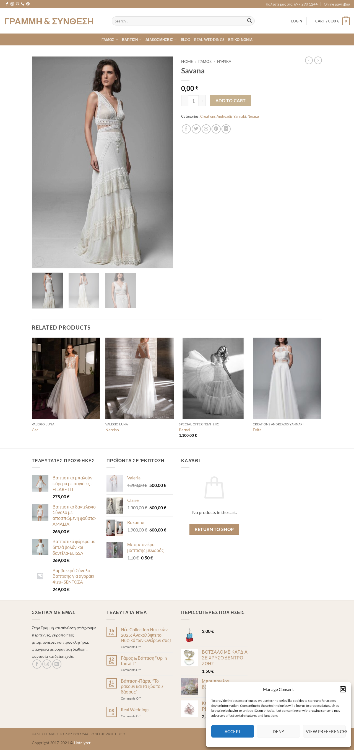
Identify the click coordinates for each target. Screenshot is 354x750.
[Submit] (249, 21)
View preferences (326, 731)
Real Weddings (209, 39)
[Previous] (41, 162)
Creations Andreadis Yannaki (223, 116)
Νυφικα (224, 61)
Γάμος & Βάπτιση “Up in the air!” (144, 660)
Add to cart (230, 100)
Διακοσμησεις (159, 39)
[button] (343, 689)
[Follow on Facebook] (7, 4)
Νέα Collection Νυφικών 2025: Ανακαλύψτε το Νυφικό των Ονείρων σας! (146, 635)
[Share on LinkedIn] (226, 128)
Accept (233, 731)
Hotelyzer (82, 742)
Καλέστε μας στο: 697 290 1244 (292, 4)
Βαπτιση (130, 39)
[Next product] (309, 60)
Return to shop (214, 529)
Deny (278, 731)
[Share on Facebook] (186, 128)
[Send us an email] (17, 4)
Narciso (112, 429)
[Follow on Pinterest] (28, 4)
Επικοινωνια (240, 39)
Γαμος (107, 39)
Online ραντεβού (337, 4)
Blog (185, 39)
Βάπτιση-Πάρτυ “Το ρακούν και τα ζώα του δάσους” (142, 686)
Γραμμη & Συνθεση (49, 21)
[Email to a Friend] (206, 128)
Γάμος (205, 61)
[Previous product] (318, 60)
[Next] (163, 162)
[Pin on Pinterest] (216, 128)
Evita (257, 429)
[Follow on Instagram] (12, 4)
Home (187, 61)
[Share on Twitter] (196, 128)
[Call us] (22, 4)
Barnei (184, 429)
